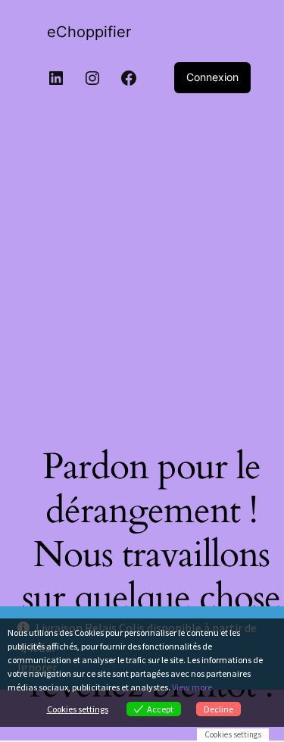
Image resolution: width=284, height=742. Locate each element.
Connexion (212, 76)
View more (192, 687)
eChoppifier (89, 32)
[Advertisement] (142, 277)
